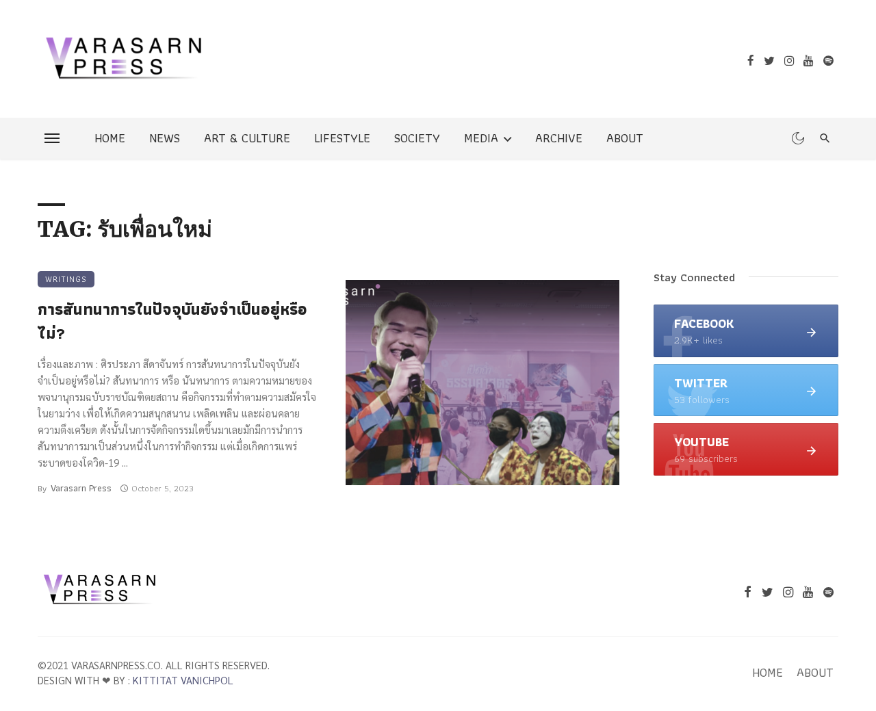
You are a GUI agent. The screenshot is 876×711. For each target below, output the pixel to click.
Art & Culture (247, 138)
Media (481, 138)
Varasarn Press (81, 487)
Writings (66, 278)
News (164, 138)
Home (109, 138)
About (624, 138)
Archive (558, 138)
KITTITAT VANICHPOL (183, 679)
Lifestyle (342, 138)
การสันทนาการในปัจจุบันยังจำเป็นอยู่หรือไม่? (172, 322)
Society (417, 138)
